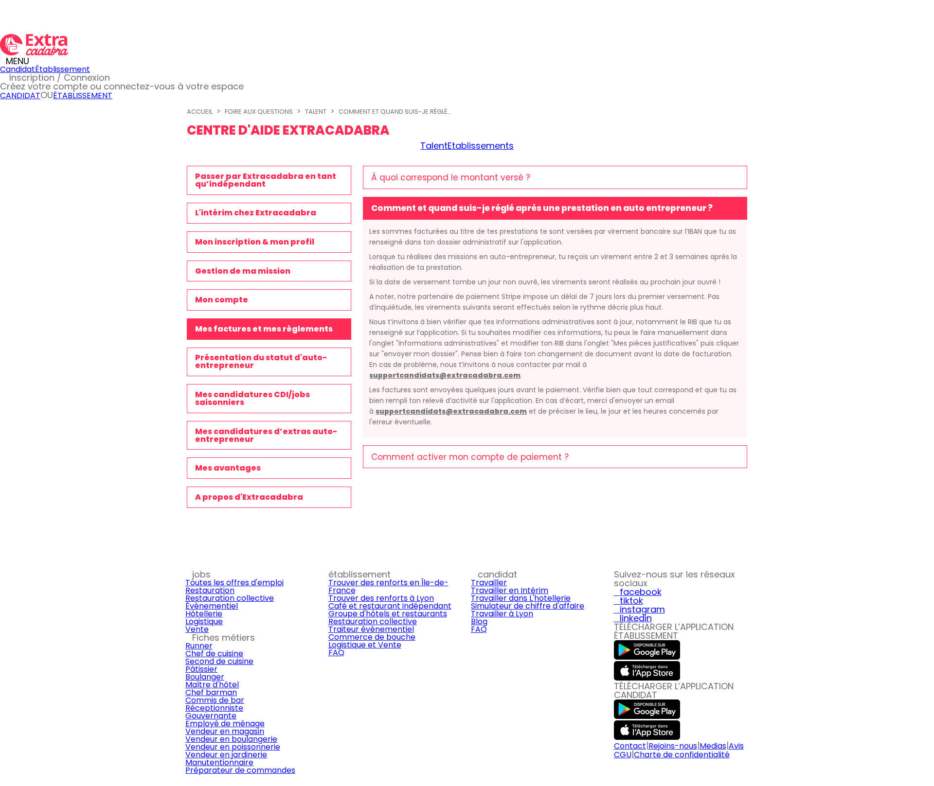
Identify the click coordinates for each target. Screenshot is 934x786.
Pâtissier (201, 669)
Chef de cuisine (214, 653)
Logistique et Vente (364, 644)
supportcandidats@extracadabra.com (445, 375)
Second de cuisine (219, 661)
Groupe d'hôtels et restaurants (387, 613)
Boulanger (204, 676)
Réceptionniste (214, 708)
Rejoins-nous (672, 745)
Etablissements (481, 145)
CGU (622, 754)
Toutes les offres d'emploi (234, 582)
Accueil (200, 111)
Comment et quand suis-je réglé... (395, 111)
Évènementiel (211, 605)
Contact (630, 745)
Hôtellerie (203, 613)
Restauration (209, 590)
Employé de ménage (225, 723)
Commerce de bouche (371, 637)
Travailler (489, 582)
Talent (315, 111)
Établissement (62, 69)
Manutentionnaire (219, 762)
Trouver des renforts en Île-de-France (388, 586)
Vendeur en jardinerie (226, 754)
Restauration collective (229, 598)
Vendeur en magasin (224, 731)
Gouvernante (210, 715)
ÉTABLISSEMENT (82, 95)
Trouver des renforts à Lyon (381, 598)
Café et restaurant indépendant (389, 605)
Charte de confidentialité (682, 754)
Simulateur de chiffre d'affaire (527, 605)
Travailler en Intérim (509, 590)
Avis (736, 745)
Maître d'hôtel (212, 684)
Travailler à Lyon (502, 613)
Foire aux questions (259, 111)
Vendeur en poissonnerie (232, 746)
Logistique (204, 621)
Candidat (17, 69)
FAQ (336, 652)
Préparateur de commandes (240, 770)
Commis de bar (214, 700)
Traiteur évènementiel (371, 629)
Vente (197, 629)
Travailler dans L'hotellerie (521, 598)
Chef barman (211, 692)
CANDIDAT (20, 95)
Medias (713, 745)
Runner (199, 645)
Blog (479, 621)
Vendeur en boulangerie (231, 739)
